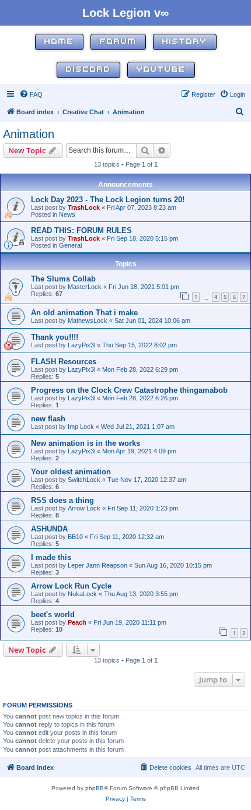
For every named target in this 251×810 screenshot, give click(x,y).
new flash (48, 418)
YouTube (161, 69)
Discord (88, 69)
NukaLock (82, 593)
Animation (28, 134)
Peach (77, 622)
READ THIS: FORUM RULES (81, 230)
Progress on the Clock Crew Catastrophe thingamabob (129, 390)
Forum (118, 41)
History (184, 41)
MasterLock (85, 286)
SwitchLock (84, 479)
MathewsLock (87, 320)
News (67, 214)
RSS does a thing (62, 500)
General (70, 245)
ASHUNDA (49, 528)
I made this (51, 557)
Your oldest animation (71, 471)
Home (59, 41)
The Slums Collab (63, 278)
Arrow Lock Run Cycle (71, 586)
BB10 (75, 536)
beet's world (53, 614)
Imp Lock (81, 426)
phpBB (94, 788)
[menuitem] (31, 94)
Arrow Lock (84, 508)
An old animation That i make (84, 312)
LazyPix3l (81, 344)
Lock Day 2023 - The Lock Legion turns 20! (107, 199)
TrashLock (84, 207)
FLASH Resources (63, 361)
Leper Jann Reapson (97, 565)
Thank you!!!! (54, 337)
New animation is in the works (85, 443)
